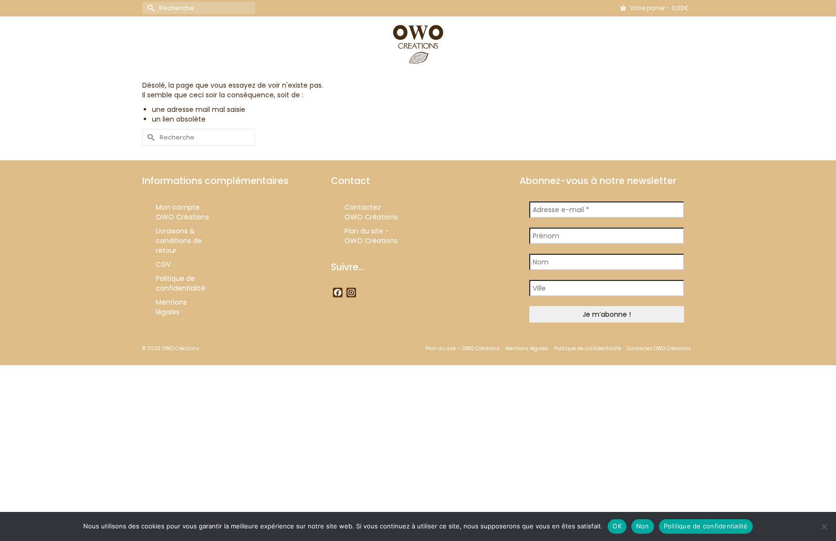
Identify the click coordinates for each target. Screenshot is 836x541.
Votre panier (658, 8)
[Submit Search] (149, 8)
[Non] (824, 526)
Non (642, 526)
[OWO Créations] (418, 44)
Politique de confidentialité (706, 526)
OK (617, 526)
